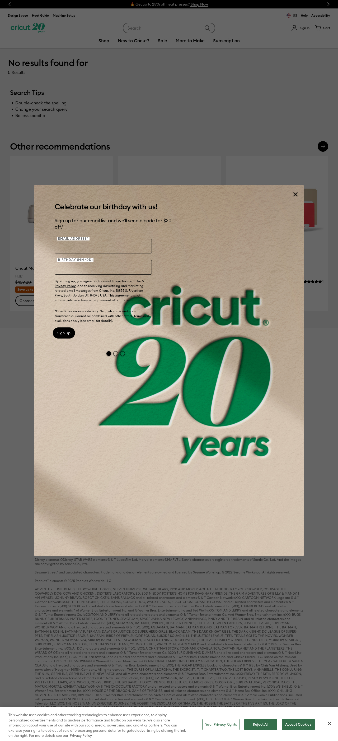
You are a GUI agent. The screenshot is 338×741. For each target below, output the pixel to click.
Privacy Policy (65, 286)
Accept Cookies (298, 724)
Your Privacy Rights (221, 724)
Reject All (260, 724)
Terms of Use (131, 281)
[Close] (295, 194)
